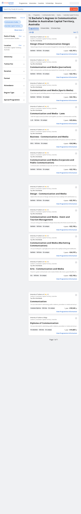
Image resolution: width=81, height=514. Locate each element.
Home (30, 15)
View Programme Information (66, 54)
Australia (59, 15)
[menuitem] (23, 3)
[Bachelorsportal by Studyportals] (8, 3)
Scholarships (50, 3)
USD (30, 32)
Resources (58, 3)
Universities (32, 3)
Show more (18, 30)
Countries (41, 3)
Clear (20, 36)
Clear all (22, 18)
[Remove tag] (19, 22)
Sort (74, 32)
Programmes (23, 3)
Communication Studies (48, 15)
